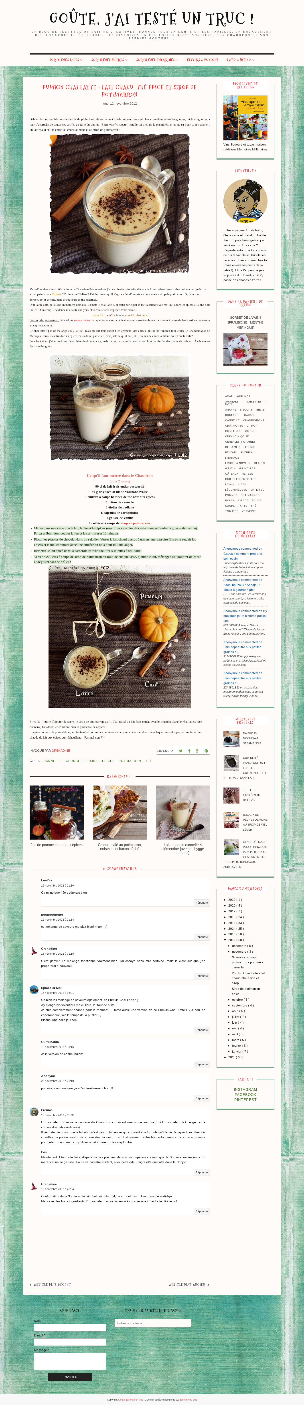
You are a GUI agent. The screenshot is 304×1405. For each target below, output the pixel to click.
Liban (242, 484)
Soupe (230, 505)
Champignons (253, 420)
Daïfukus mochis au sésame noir (252, 738)
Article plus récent (52, 1284)
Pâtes (229, 500)
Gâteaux (231, 473)
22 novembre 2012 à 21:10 (57, 1081)
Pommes (231, 495)
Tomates (231, 511)
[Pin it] (206, 751)
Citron (252, 425)
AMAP (229, 396)
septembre (240, 1005)
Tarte (242, 505)
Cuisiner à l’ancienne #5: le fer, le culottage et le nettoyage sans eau (245, 767)
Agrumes (243, 396)
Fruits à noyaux (237, 463)
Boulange (233, 415)
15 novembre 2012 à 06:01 (57, 992)
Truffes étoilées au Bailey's (251, 795)
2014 (232, 928)
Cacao (249, 415)
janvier (237, 1051)
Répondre (202, 902)
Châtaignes (234, 425)
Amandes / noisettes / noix (245, 403)
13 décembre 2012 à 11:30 (57, 1115)
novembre (239, 951)
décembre (239, 945)
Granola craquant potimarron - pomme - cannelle (247, 962)
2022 (232, 899)
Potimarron (130, 761)
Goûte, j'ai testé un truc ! (152, 19)
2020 (232, 905)
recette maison (82, 320)
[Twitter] (180, 751)
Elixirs (92, 761)
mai (235, 1028)
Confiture (233, 431)
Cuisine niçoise (237, 436)
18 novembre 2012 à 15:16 (57, 1047)
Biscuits (246, 409)
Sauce (256, 500)
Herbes (247, 473)
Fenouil (231, 452)
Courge (73, 761)
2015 (232, 923)
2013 (232, 934)
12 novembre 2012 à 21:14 (57, 919)
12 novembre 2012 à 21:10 (57, 885)
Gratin (230, 468)
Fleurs (246, 452)
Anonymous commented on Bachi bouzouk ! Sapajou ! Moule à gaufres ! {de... (242, 584)
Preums (47, 1110)
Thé (149, 761)
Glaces (259, 463)
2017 (232, 911)
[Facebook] (189, 751)
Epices (109, 761)
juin (235, 1022)
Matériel (257, 489)
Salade (243, 500)
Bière (260, 409)
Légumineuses (236, 489)
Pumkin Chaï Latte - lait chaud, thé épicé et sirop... (248, 978)
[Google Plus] (197, 751)
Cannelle (53, 761)
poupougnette (52, 914)
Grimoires (247, 468)
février (237, 1045)
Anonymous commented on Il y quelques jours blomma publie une (245, 616)
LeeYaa (46, 880)
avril (235, 1034)
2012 (232, 940)
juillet (236, 1016)
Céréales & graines (240, 441)
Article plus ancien (188, 1284)
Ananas (230, 409)
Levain (230, 484)
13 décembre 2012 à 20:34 (57, 1189)
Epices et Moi (51, 988)
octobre (238, 999)
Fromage (232, 457)
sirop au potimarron (135, 523)
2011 (232, 1057)
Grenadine (49, 948)
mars (236, 1040)
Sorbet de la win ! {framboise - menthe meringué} (245, 322)
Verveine (249, 511)
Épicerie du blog (188, 1399)
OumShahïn (50, 1042)
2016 (232, 917)
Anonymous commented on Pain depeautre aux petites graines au (242, 647)
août (235, 1011)
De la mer (232, 447)
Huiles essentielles (240, 479)
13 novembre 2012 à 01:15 (57, 953)
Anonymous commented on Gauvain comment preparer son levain (242, 553)
